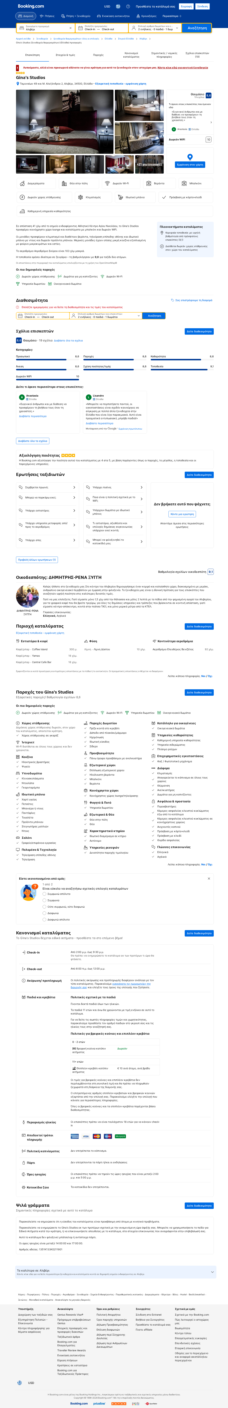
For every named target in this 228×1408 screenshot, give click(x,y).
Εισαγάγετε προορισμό (37, 26)
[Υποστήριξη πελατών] (128, 6)
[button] (190, 160)
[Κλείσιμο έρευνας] (209, 878)
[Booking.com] (31, 6)
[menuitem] (25, 16)
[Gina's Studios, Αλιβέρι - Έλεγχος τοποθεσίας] (18, 84)
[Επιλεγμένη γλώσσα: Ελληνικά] (118, 6)
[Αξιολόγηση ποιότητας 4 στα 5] (20, 73)
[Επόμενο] (211, 122)
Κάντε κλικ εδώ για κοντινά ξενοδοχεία (183, 67)
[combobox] (46, 29)
